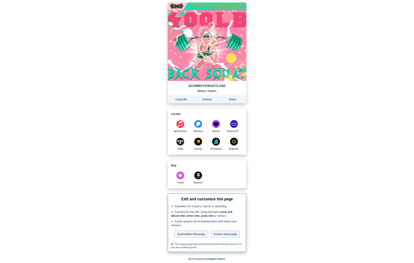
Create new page (225, 234)
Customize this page (191, 234)
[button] (207, 222)
